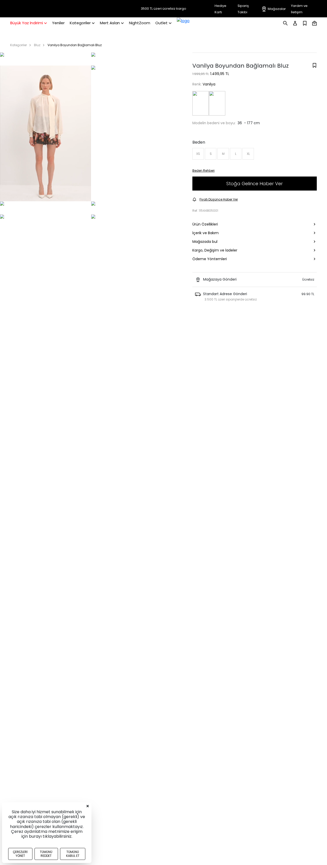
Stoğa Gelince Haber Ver (254, 183)
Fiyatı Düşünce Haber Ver (219, 199)
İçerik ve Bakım (205, 232)
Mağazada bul (204, 241)
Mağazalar (277, 8)
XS (198, 154)
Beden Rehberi (203, 170)
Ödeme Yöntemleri (209, 258)
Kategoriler (18, 45)
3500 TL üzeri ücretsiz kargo (163, 8)
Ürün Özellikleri (205, 224)
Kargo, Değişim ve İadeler (214, 250)
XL (248, 154)
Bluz (37, 45)
